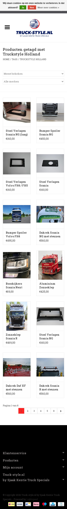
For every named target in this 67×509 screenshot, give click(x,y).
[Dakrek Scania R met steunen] (50, 367)
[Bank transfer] (19, 503)
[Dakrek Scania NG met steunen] (50, 214)
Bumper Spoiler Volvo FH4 (16, 234)
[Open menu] (7, 27)
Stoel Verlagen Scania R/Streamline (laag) (49, 183)
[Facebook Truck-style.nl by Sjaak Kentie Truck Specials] (33, 436)
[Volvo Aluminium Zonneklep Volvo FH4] (50, 265)
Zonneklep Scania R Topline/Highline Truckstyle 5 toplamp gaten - (17, 336)
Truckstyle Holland (33, 59)
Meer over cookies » (48, 7)
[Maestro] (44, 503)
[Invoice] (60, 503)
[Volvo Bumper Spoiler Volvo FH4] (17, 214)
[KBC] (52, 503)
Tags (14, 59)
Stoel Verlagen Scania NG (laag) (17, 132)
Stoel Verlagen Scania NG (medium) (49, 336)
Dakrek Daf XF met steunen (16, 387)
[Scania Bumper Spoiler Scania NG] (50, 112)
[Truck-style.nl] (40, 27)
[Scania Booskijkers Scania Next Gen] (17, 265)
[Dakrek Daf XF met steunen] (17, 367)
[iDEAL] (11, 503)
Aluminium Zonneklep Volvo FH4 (47, 285)
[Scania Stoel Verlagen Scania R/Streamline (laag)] (50, 163)
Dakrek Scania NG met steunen (49, 234)
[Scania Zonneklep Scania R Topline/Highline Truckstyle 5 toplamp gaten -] (17, 316)
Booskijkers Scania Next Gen (14, 285)
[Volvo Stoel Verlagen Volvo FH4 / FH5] (17, 163)
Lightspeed (32, 499)
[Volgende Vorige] (60, 411)
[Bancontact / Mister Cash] (28, 503)
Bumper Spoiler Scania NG (49, 132)
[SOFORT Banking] (36, 503)
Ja (23, 7)
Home (6, 59)
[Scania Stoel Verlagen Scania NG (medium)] (50, 316)
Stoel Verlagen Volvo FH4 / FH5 (17, 183)
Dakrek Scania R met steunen (49, 387)
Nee (32, 7)
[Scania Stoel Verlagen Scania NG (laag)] (17, 112)
